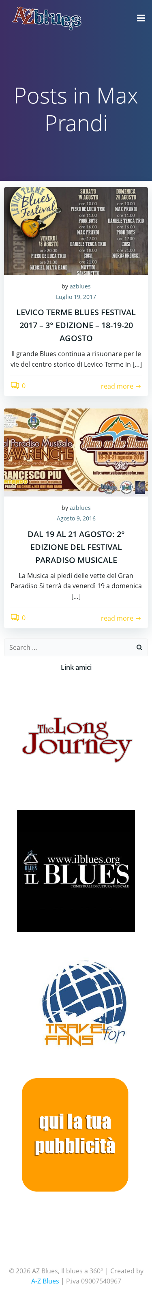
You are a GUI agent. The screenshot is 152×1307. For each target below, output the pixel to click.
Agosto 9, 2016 (76, 518)
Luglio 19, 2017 (76, 297)
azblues (80, 286)
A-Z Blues (45, 1281)
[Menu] (141, 18)
